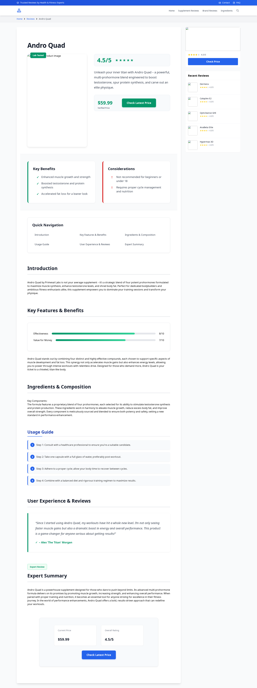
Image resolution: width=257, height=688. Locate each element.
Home (19, 18)
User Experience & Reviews (95, 244)
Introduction (42, 234)
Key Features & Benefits (93, 234)
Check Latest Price (139, 103)
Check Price (213, 61)
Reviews (31, 18)
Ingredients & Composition (140, 234)
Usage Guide (42, 244)
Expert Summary (134, 244)
